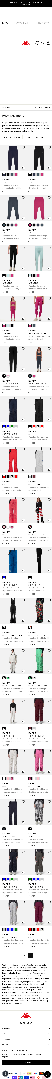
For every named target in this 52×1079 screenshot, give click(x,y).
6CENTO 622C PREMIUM (13, 687)
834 (38, 435)
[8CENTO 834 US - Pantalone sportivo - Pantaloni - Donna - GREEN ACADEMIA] (12, 426)
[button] (5, 1073)
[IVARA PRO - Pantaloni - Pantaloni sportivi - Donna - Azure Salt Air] (8, 275)
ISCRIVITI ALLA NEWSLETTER (16, 1050)
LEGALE (6, 1045)
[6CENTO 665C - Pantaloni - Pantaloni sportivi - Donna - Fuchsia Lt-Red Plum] (12, 527)
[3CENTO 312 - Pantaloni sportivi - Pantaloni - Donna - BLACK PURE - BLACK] (30, 577)
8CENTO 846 (12, 737)
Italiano (6, 1028)
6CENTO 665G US (38, 536)
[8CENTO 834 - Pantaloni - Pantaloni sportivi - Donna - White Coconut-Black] (38, 426)
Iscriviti (26, 1062)
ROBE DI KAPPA (42, 23)
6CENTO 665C (38, 787)
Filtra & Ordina (42, 107)
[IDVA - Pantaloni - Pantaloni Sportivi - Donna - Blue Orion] (12, 174)
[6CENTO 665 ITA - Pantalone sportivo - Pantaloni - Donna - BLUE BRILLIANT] (4, 577)
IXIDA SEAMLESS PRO (39, 335)
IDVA (13, 184)
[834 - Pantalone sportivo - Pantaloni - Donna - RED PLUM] (42, 426)
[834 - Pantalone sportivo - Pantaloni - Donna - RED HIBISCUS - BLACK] (34, 426)
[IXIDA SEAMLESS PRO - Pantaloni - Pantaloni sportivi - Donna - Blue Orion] (34, 325)
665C (12, 536)
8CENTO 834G (38, 838)
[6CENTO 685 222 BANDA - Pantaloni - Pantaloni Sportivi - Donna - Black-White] (4, 627)
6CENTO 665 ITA (12, 586)
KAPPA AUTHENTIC (22, 23)
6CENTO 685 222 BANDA (13, 636)
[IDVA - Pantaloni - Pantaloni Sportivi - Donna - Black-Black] (8, 174)
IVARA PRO (12, 284)
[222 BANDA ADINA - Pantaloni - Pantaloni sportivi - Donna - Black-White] (4, 376)
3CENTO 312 (39, 586)
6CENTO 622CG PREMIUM (39, 636)
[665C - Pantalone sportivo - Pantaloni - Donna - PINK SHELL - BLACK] (4, 527)
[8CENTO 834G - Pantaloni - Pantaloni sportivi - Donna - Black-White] (30, 828)
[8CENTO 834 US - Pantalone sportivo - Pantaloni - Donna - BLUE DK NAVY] (4, 426)
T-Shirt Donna (35, 137)
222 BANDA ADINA (13, 385)
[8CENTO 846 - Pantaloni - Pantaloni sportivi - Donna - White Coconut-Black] (4, 728)
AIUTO (5, 1034)
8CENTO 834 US (12, 435)
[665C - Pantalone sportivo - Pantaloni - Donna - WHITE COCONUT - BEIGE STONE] (8, 527)
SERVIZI (6, 1039)
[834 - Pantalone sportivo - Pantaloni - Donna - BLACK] (30, 426)
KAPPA (5, 23)
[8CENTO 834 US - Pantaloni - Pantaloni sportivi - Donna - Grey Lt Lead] (16, 426)
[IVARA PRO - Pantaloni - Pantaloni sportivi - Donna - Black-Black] (4, 275)
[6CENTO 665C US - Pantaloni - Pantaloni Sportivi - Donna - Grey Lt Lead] (30, 476)
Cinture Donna (12, 137)
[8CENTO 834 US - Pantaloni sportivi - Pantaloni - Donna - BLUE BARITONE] (8, 426)
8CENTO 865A (12, 838)
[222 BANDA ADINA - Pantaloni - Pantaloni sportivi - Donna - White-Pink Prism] (8, 376)
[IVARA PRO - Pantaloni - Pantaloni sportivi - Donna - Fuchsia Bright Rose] (12, 275)
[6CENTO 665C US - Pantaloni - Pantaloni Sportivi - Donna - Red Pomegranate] (34, 476)
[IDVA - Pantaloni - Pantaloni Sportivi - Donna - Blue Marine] (4, 174)
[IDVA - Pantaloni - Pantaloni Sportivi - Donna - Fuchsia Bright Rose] (16, 174)
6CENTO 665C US (38, 485)
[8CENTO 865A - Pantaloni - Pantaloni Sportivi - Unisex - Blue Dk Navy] (4, 828)
